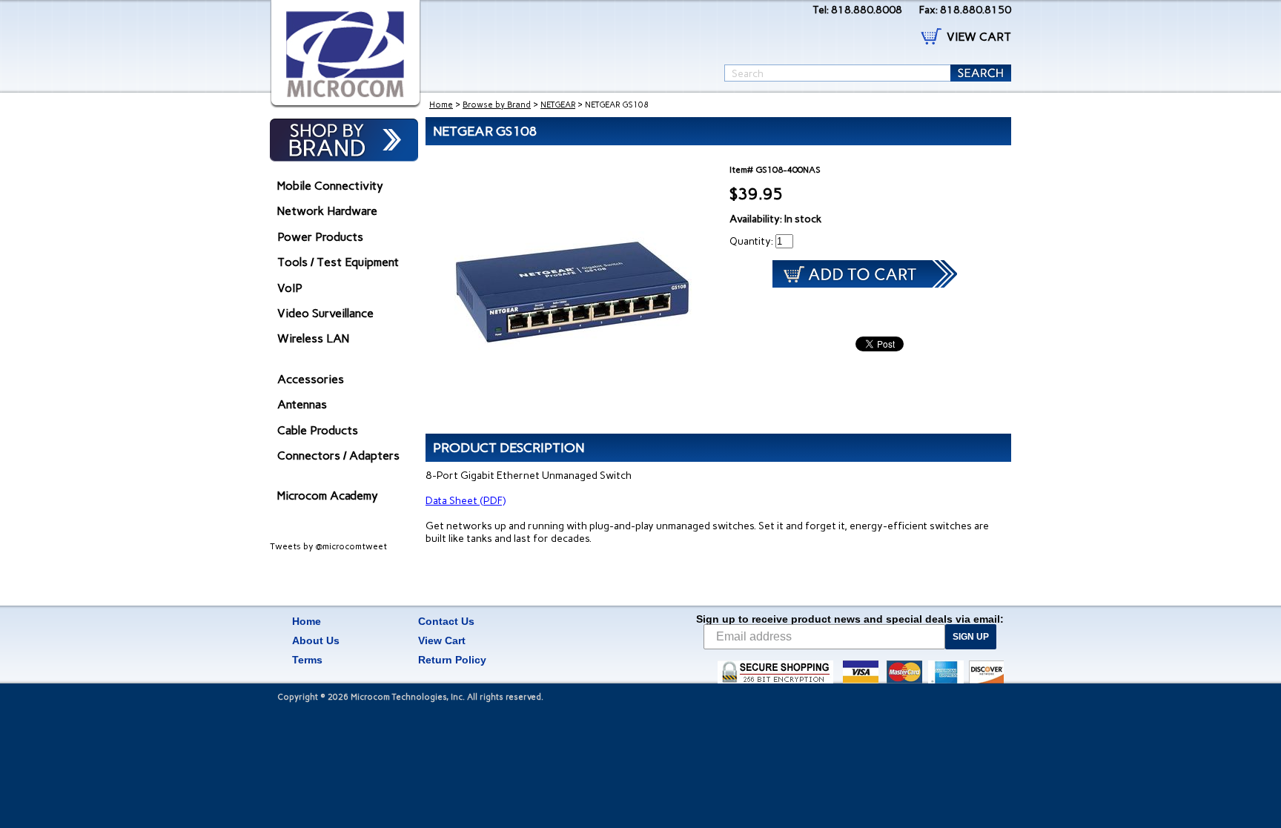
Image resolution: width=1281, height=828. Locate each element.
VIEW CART (979, 37)
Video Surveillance (325, 313)
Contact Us (446, 621)
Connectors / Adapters (338, 455)
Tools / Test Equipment (338, 262)
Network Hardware (327, 211)
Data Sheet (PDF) (466, 500)
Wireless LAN (313, 338)
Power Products (320, 237)
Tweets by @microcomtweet (328, 546)
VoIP (289, 288)
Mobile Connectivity (330, 186)
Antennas (302, 404)
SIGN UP (971, 637)
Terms (307, 660)
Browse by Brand (497, 105)
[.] (345, 54)
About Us (316, 640)
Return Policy (452, 660)
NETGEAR (557, 105)
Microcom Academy (327, 495)
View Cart (442, 640)
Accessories (310, 379)
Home (441, 105)
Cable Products (317, 430)
